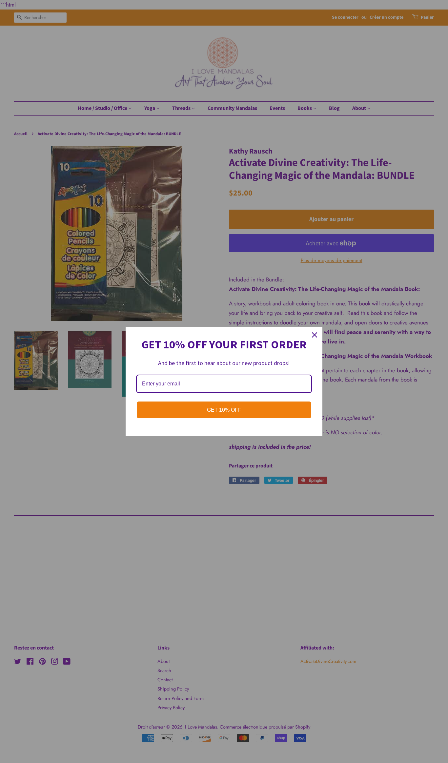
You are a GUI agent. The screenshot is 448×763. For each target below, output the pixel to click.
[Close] (314, 335)
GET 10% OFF (224, 410)
